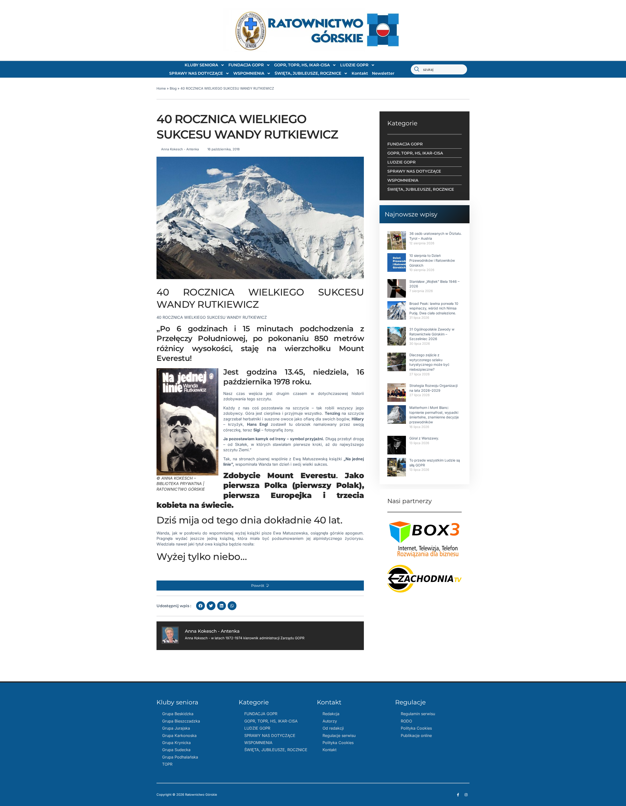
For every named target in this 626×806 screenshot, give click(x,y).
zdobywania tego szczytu (247, 398)
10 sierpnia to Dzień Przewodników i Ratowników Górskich (432, 260)
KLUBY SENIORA (201, 65)
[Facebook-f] (458, 794)
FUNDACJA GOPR (246, 65)
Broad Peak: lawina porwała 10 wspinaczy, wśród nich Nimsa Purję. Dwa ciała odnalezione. (433, 308)
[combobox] (439, 69)
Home (161, 88)
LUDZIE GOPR (354, 65)
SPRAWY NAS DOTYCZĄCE (196, 73)
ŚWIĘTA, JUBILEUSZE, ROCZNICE (308, 73)
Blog (173, 88)
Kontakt (360, 73)
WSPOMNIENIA (248, 73)
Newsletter (383, 73)
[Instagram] (466, 794)
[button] (260, 586)
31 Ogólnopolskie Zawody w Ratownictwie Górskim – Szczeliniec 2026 (431, 334)
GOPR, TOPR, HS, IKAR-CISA (302, 65)
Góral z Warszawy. (424, 438)
